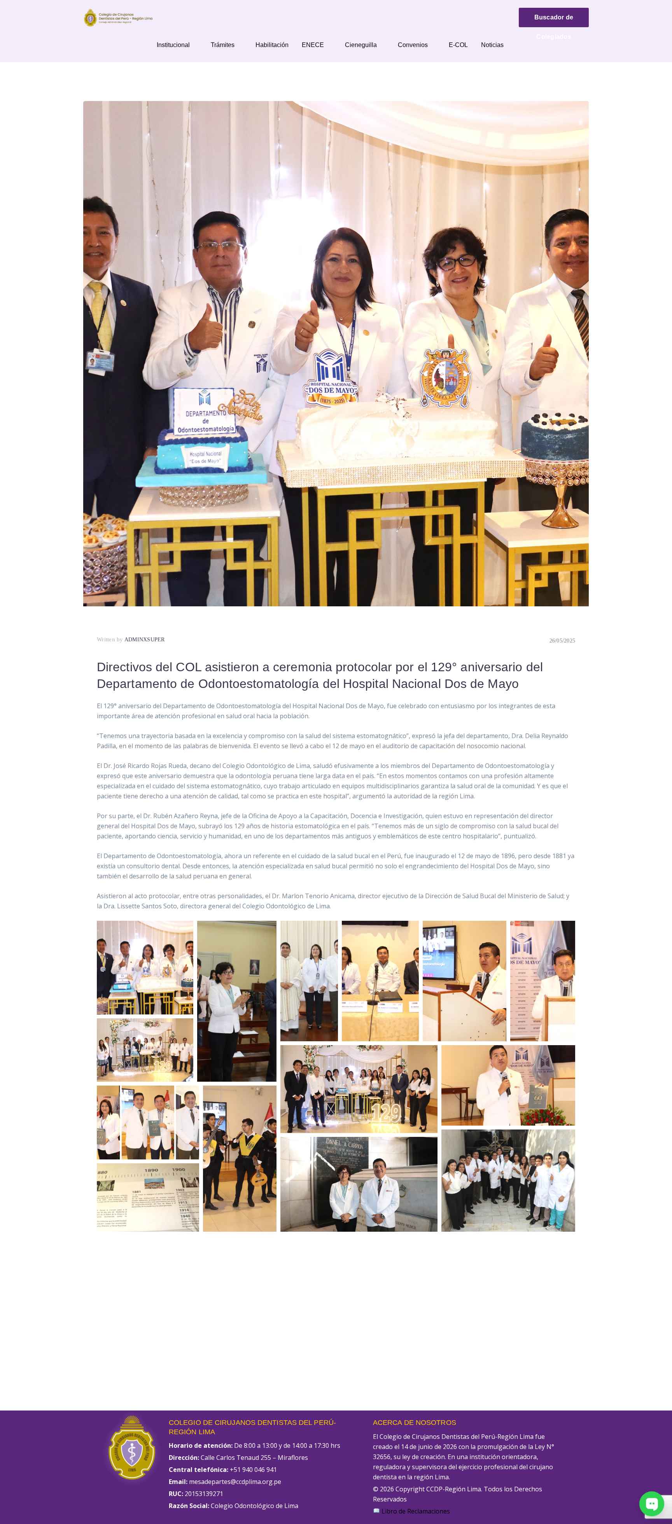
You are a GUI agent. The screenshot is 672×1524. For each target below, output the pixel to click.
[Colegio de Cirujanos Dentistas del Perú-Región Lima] (118, 17)
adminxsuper (144, 639)
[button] (145, 967)
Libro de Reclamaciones (415, 1511)
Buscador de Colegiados (554, 20)
